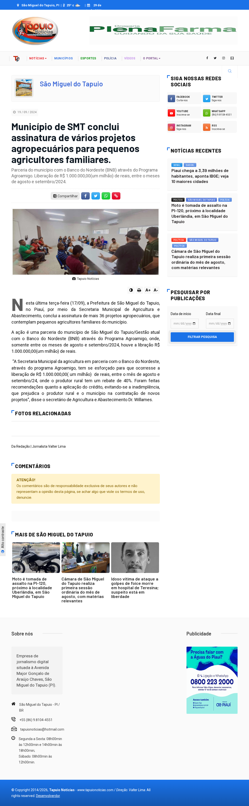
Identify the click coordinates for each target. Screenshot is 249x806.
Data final (213, 314)
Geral (177, 165)
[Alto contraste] (131, 290)
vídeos (129, 58)
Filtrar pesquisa (202, 337)
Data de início (181, 314)
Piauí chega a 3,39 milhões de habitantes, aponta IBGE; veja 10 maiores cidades (200, 176)
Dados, (190, 165)
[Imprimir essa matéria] (139, 290)
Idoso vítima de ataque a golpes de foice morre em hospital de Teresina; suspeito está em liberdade (135, 587)
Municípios (63, 58)
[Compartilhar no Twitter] (95, 196)
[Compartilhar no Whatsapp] (106, 196)
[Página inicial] (16, 58)
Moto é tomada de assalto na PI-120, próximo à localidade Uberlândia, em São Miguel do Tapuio (32, 587)
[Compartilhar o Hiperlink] (116, 196)
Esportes (88, 58)
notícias (37, 58)
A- (156, 290)
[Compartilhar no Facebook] (85, 196)
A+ (148, 290)
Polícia (178, 200)
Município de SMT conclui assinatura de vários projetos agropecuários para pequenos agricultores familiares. (75, 142)
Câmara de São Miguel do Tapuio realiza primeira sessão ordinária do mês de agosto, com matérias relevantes (83, 589)
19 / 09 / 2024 (26, 112)
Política (178, 240)
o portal (151, 58)
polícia (110, 58)
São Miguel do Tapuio (71, 84)
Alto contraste (3, 537)
